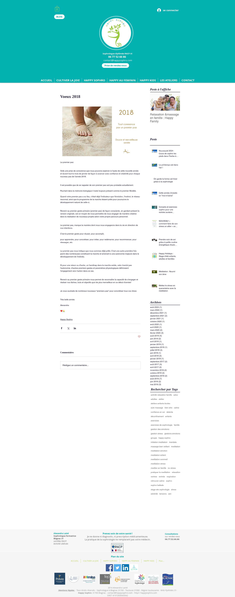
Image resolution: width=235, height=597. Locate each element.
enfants (168, 416)
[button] (57, 8)
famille (177, 425)
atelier (161, 399)
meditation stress (158, 464)
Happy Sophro (66, 319)
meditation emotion (159, 451)
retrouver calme (157, 481)
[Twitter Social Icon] (117, 567)
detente (169, 412)
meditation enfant (158, 455)
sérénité (154, 494)
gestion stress (157, 433)
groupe (154, 438)
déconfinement (157, 416)
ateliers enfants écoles (160, 403)
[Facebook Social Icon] (109, 567)
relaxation (176, 472)
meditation (175, 446)
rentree (154, 477)
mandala (173, 442)
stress (173, 489)
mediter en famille (158, 468)
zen (169, 494)
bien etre (168, 408)
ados (176, 395)
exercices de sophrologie (161, 425)
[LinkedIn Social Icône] (125, 567)
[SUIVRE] (134, 567)
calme (176, 408)
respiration (171, 477)
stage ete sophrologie (160, 489)
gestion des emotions (160, 429)
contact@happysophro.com (117, 60)
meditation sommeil (159, 459)
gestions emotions (172, 433)
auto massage (157, 408)
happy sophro (164, 438)
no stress (172, 468)
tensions (163, 494)
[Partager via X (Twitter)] (68, 328)
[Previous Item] (154, 102)
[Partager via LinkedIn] (75, 328)
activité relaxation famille (161, 395)
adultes (154, 399)
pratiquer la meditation (160, 472)
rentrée (162, 477)
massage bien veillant (160, 446)
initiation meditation (159, 442)
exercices (155, 421)
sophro (169, 481)
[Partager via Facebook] (61, 328)
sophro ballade (157, 485)
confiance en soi (158, 412)
